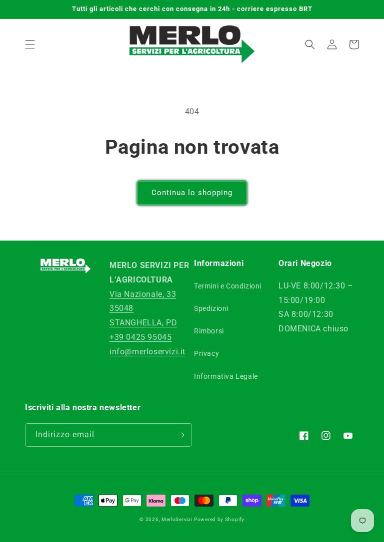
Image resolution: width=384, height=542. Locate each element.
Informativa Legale (226, 376)
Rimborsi (209, 331)
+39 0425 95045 (141, 337)
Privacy (206, 353)
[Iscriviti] (181, 435)
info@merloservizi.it (148, 351)
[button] (30, 44)
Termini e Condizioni (228, 286)
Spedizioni (211, 308)
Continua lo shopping (192, 192)
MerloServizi (177, 519)
